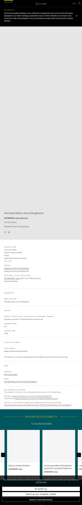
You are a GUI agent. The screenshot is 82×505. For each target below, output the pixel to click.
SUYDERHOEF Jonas (12, 218)
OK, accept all (41, 489)
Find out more (41, 482)
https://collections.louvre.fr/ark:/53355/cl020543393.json (36, 399)
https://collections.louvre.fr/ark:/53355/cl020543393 (32, 396)
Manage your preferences (41, 500)
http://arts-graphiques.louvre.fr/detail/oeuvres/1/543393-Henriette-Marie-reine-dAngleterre (37, 405)
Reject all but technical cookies (41, 494)
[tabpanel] (41, 455)
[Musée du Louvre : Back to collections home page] (41, 3)
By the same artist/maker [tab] (41, 423)
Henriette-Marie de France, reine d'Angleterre (20, 382)
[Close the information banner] (76, 16)
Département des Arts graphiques (16, 268)
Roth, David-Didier (10, 375)
